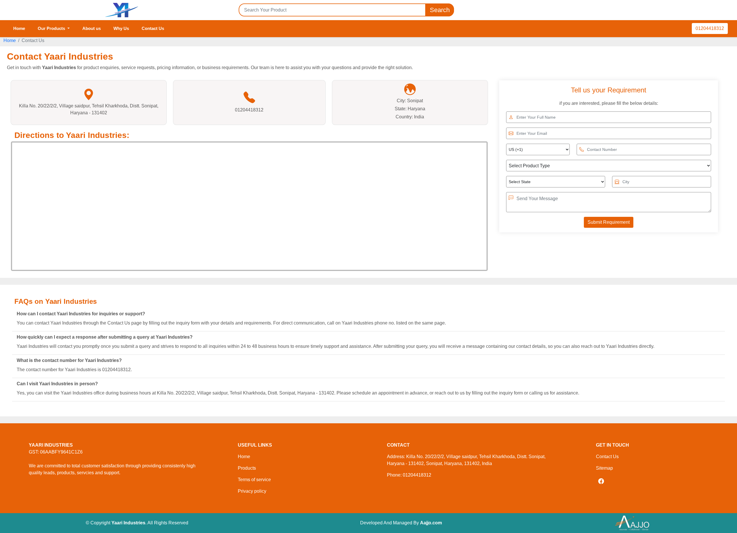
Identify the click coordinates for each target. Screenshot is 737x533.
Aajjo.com (431, 522)
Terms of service (254, 479)
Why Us (121, 28)
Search (440, 10)
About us (91, 28)
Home (19, 28)
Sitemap (604, 468)
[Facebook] (601, 481)
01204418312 (710, 28)
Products (247, 468)
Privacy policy (252, 491)
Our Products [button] (52, 28)
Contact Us (153, 28)
